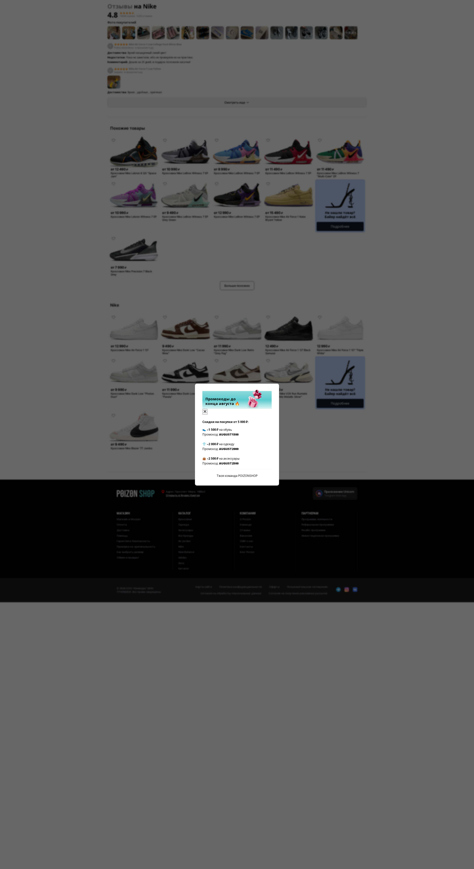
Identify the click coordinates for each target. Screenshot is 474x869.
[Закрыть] (205, 412)
